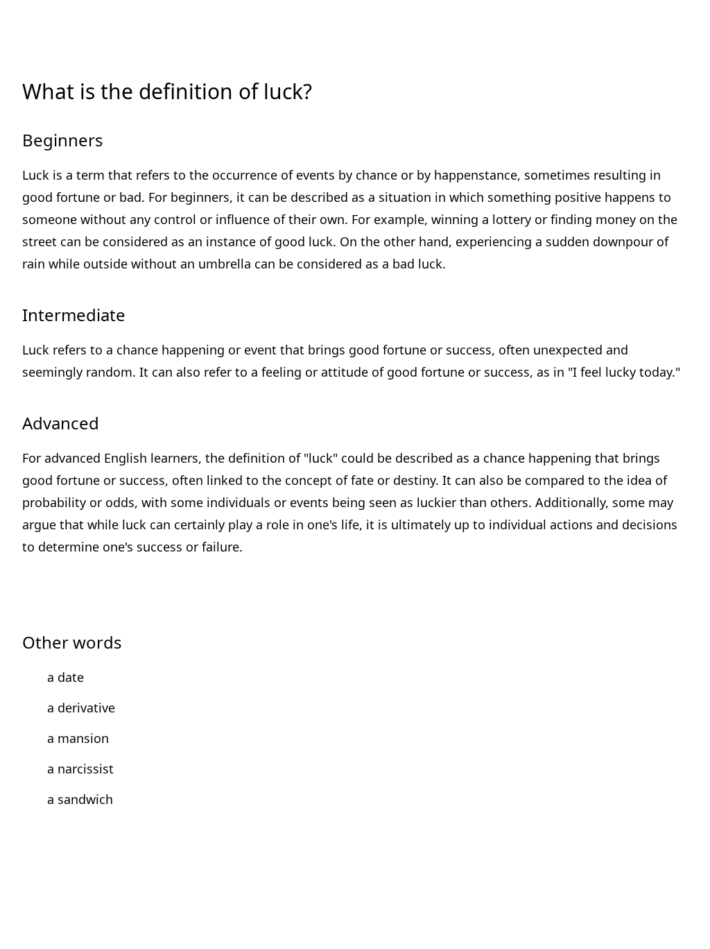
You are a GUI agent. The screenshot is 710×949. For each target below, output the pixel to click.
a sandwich (80, 799)
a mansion (78, 738)
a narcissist (80, 768)
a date (65, 677)
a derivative (81, 707)
